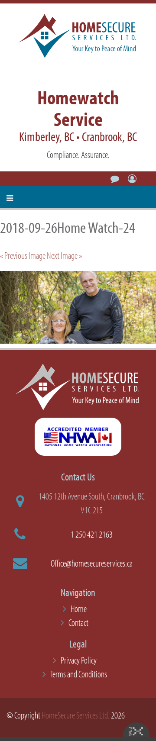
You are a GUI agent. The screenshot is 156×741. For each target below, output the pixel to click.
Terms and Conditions (78, 674)
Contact (78, 622)
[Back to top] (132, 717)
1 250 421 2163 (92, 534)
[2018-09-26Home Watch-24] (78, 307)
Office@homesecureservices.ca (92, 563)
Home (79, 608)
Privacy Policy (79, 660)
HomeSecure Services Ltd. (76, 715)
